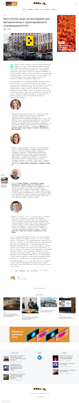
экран (36, 271)
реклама (28, 271)
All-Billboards (21, 270)
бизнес (42, 270)
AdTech (16, 270)
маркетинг (16, 271)
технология (32, 271)
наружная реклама (22, 271)
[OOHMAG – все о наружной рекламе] (39, 4)
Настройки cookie (6, 400)
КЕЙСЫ (4, 312)
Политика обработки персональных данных (39, 393)
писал (21, 261)
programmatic (35, 270)
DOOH (25, 270)
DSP (31, 270)
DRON (28, 270)
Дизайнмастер (46, 270)
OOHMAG (9, 28)
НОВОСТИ (23, 315)
